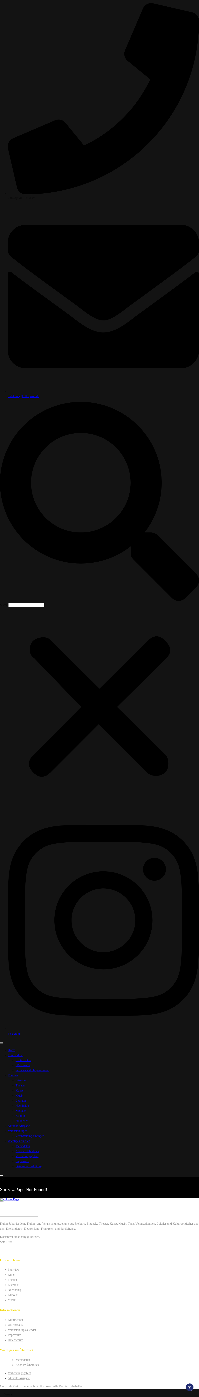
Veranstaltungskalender (22, 1330)
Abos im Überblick (27, 1151)
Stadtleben (22, 1120)
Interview (21, 1080)
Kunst (19, 1090)
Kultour (20, 1115)
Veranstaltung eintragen (30, 1136)
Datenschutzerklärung (29, 1166)
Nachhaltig (22, 1105)
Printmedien (15, 1055)
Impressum (22, 1161)
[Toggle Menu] (1, 1043)
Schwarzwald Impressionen (32, 1070)
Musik (19, 1095)
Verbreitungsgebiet (27, 1156)
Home (11, 1050)
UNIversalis (23, 1065)
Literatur (21, 1100)
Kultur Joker (23, 1060)
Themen (13, 1075)
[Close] (1, 1175)
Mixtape (21, 1110)
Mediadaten (23, 1146)
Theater (20, 1085)
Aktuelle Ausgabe (19, 1125)
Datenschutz (15, 1340)
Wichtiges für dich (19, 1141)
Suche (4, 604)
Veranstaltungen (17, 1131)
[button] (99, 502)
